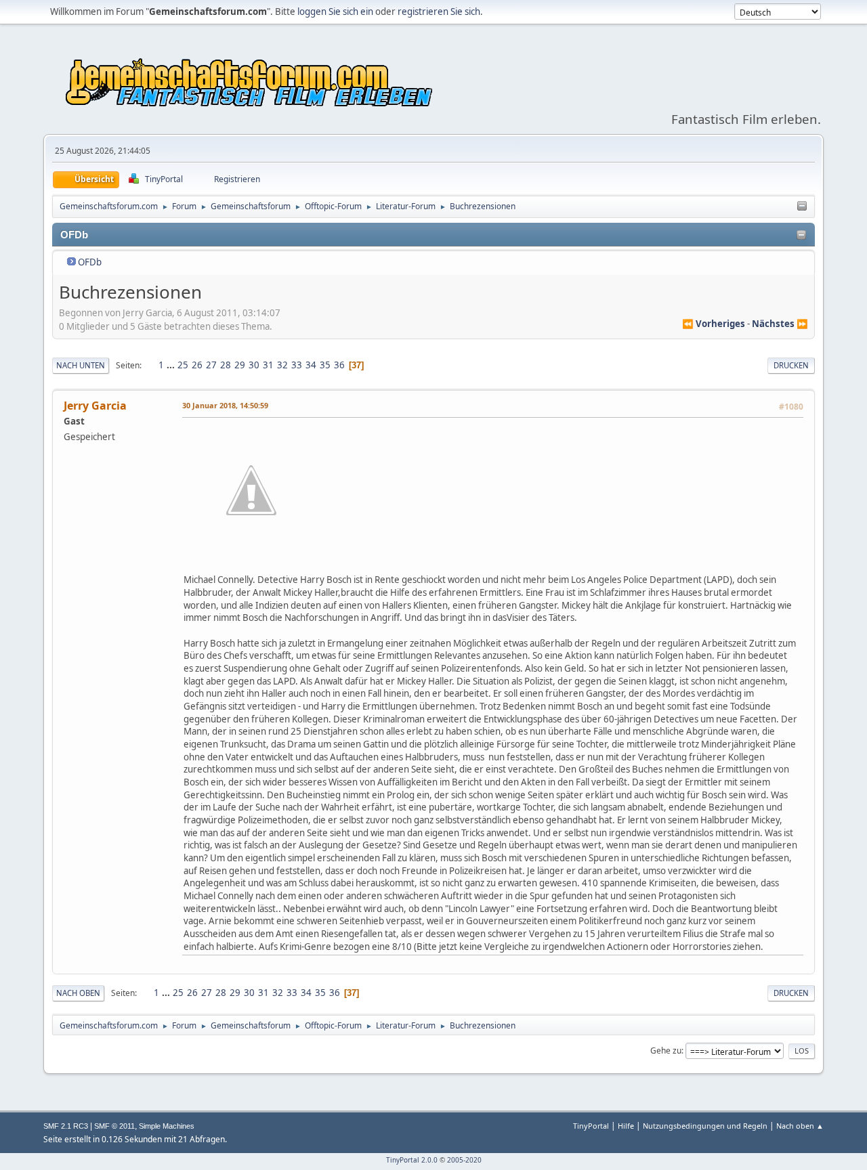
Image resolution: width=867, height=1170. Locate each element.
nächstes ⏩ (780, 324)
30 (254, 365)
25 (182, 365)
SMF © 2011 (114, 1126)
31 (268, 365)
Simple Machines (166, 1126)
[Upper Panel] (802, 206)
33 (296, 365)
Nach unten (80, 365)
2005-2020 (464, 1160)
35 (325, 365)
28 (225, 365)
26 (197, 365)
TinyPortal (591, 1126)
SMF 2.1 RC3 (65, 1126)
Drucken (791, 365)
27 (211, 365)
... (172, 365)
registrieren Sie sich (439, 11)
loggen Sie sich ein (335, 11)
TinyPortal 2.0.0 (412, 1160)
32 (282, 365)
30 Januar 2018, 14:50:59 (225, 405)
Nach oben (78, 993)
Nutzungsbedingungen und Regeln (705, 1126)
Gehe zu (665, 1050)
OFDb (90, 262)
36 (339, 365)
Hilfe (626, 1126)
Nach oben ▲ (800, 1126)
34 (310, 365)
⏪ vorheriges (713, 324)
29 (239, 365)
